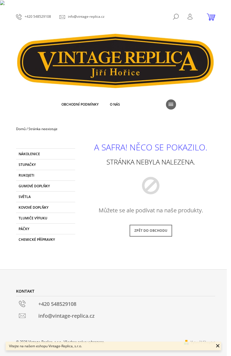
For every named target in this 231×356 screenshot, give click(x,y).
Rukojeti (26, 175)
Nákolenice (29, 154)
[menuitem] (80, 104)
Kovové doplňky (33, 207)
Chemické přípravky (37, 239)
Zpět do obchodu (150, 230)
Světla (25, 196)
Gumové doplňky (34, 186)
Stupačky (27, 164)
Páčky (24, 228)
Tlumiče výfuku (33, 218)
